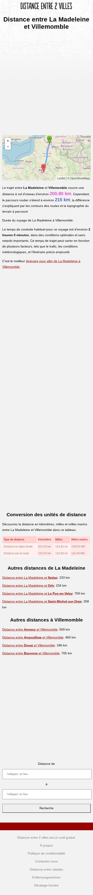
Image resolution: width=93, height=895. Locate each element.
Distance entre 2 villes (33, 837)
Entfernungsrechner (46, 877)
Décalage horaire (46, 885)
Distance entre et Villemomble (30, 629)
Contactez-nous (46, 861)
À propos (46, 845)
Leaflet (61, 178)
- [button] (8, 147)
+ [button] (8, 141)
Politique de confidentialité (46, 853)
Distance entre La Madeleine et (30, 577)
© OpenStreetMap (78, 178)
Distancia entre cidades (46, 869)
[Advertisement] (46, 81)
